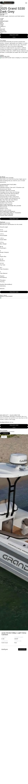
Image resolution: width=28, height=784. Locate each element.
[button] (1, 116)
